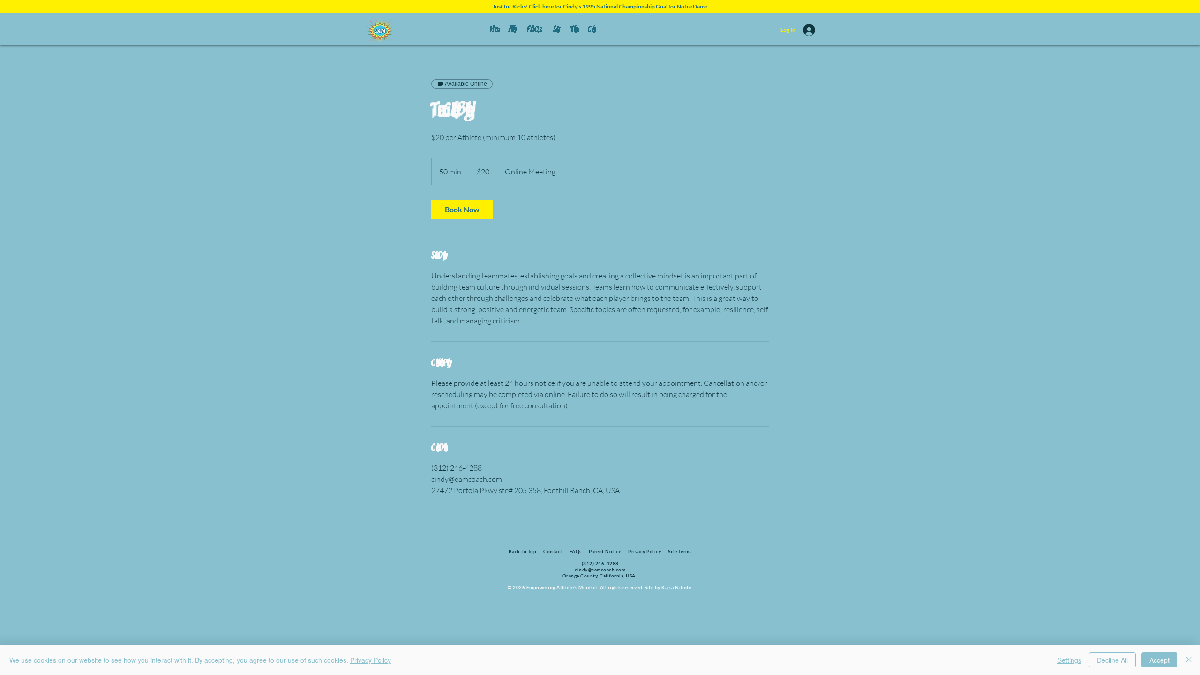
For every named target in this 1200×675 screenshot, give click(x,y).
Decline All (1112, 660)
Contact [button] (552, 551)
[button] (590, 30)
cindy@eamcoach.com (600, 569)
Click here (541, 6)
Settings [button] (1069, 660)
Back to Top (523, 551)
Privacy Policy (644, 551)
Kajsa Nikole (676, 587)
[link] (462, 209)
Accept (1159, 660)
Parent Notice (605, 551)
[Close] (1188, 660)
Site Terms (679, 551)
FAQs (576, 551)
